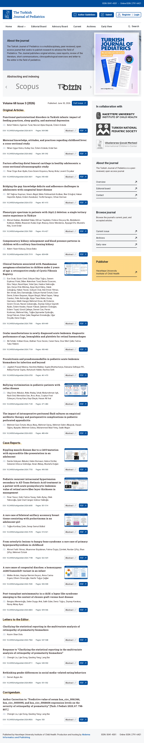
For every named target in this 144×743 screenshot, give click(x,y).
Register (126, 14)
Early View (106, 26)
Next (90, 87)
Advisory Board (60, 26)
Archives (91, 26)
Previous (6, 87)
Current (77, 26)
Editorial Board (38, 26)
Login (136, 14)
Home (9, 26)
